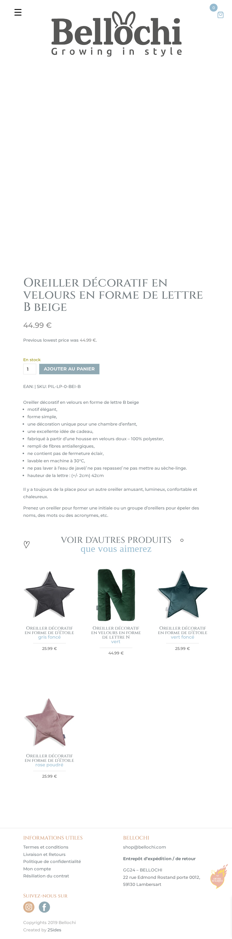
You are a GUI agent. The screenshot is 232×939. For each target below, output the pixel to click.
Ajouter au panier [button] (49, 775)
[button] (199, 73)
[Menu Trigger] (18, 12)
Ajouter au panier (69, 479)
